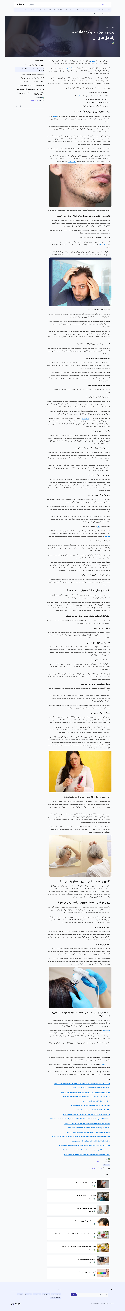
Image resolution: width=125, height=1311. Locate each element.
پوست (59, 1290)
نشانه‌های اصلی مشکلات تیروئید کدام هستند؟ (33, 74)
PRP (103, 1064)
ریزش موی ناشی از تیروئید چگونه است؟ (34, 65)
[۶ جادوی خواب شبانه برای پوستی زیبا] (103, 1260)
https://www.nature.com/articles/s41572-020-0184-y (93, 1110)
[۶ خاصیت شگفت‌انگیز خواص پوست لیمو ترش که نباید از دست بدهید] (103, 1247)
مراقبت (94, 14)
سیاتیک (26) (20, 1294)
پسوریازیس (107, 536)
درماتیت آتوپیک (72, 161)
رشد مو (55, 116)
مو (98, 14)
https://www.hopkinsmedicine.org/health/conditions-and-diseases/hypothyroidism (84, 1146)
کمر (54, 1290)
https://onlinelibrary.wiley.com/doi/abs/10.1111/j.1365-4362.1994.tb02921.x (86, 1097)
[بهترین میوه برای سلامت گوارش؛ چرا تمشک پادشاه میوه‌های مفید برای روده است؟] (103, 1235)
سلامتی (103, 14)
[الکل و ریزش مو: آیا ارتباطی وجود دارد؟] (103, 1209)
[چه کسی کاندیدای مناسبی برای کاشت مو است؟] (103, 1222)
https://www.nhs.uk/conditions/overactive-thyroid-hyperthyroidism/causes (87, 1123)
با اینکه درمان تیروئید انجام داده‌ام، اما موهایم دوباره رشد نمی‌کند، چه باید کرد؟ (30, 94)
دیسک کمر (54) (37, 1294)
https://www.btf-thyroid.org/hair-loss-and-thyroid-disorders (91, 1088)
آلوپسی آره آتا (85, 418)
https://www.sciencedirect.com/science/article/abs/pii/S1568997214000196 (86, 1114)
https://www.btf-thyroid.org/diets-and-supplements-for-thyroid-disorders (87, 1154)
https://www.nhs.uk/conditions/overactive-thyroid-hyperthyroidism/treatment (86, 1150)
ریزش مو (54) (106, 1165)
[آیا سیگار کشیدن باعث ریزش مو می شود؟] (103, 1184)
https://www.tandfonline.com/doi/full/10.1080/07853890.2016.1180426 (88, 1132)
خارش (98, 526)
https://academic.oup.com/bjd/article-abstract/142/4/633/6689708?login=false (85, 1092)
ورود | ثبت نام (103, 5)
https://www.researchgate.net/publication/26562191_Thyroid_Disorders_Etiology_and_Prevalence (80, 1119)
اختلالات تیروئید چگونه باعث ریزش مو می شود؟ (32, 78)
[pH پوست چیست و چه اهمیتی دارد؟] (103, 1273)
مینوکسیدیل (106, 1030)
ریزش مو (92, 61)
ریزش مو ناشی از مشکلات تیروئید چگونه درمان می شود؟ (30, 89)
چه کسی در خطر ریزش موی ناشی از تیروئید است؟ (32, 82)
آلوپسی (78, 96)
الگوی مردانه (102, 245)
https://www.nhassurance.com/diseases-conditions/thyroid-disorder (89, 1128)
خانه (109, 14)
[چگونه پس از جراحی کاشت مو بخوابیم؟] (103, 1196)
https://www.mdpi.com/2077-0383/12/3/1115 (96, 1101)
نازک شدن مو (69, 68)
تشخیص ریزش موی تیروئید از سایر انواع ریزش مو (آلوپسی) (32, 69)
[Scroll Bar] (15, 9)
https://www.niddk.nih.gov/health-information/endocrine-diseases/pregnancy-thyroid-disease (81, 1137)
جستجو (74, 1295)
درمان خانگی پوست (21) (55, 1297)
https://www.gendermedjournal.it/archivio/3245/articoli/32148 (91, 1141)
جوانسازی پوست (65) (56, 1294)
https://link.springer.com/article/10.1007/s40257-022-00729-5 (90, 1106)
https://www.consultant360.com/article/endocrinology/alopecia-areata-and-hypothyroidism (82, 1083)
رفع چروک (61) (46, 1294)
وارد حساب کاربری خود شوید (95, 1168)
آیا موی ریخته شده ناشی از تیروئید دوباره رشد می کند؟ (31, 85)
